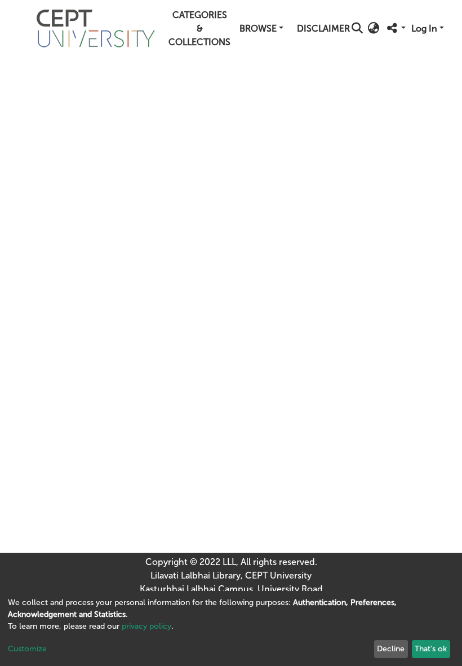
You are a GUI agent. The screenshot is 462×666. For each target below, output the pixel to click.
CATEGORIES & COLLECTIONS (199, 28)
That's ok (431, 649)
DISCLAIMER (323, 28)
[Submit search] (357, 29)
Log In (424, 28)
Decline (391, 649)
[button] (373, 29)
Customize (27, 649)
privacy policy (146, 626)
